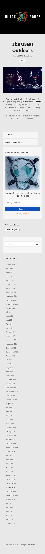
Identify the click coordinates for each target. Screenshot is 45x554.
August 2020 (10, 356)
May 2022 (9, 272)
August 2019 (10, 404)
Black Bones (28, 56)
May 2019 (9, 416)
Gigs (22, 61)
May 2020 (9, 368)
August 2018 (10, 451)
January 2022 (10, 288)
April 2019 (9, 420)
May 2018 (9, 463)
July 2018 (9, 455)
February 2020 (11, 380)
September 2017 (12, 495)
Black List (10, 134)
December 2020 (11, 340)
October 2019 (11, 396)
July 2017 (9, 503)
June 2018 (9, 459)
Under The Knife (13, 142)
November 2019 (12, 392)
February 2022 (11, 284)
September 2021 (12, 304)
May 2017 (9, 511)
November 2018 (12, 440)
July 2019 (9, 408)
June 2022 (9, 268)
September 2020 (12, 352)
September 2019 (12, 400)
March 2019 (10, 424)
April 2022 (9, 276)
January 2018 (10, 479)
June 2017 (9, 507)
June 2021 (9, 316)
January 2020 (10, 384)
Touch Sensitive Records (32, 102)
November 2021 (12, 296)
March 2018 (10, 471)
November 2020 (12, 344)
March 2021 (10, 328)
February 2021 (11, 332)
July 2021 (9, 312)
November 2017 (12, 487)
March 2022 (10, 280)
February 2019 (11, 428)
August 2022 (10, 264)
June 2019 (9, 412)
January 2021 (10, 336)
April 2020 (9, 372)
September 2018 (12, 447)
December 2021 (11, 292)
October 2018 (11, 444)
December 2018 (11, 436)
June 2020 (9, 364)
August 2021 (10, 308)
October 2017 (11, 491)
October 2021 (11, 300)
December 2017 (11, 483)
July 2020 (9, 360)
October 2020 (11, 348)
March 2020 (10, 376)
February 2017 (11, 523)
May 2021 (9, 320)
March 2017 (10, 519)
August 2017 (10, 499)
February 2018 (11, 475)
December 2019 (11, 388)
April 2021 (9, 324)
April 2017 (9, 515)
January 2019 (10, 432)
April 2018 (9, 467)
